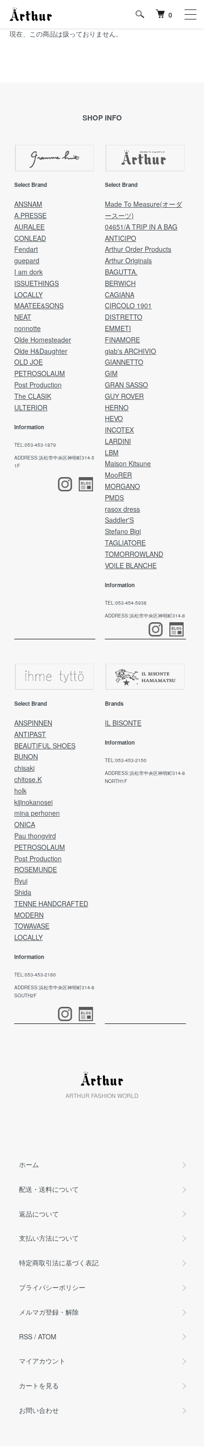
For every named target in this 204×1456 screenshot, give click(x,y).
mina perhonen (37, 813)
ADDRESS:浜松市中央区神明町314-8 (145, 615)
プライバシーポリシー (52, 1287)
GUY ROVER (124, 396)
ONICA (24, 824)
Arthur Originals (128, 260)
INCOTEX (119, 429)
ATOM (47, 1336)
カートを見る (39, 1385)
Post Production (38, 384)
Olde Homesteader (42, 339)
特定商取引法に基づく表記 (59, 1262)
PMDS (114, 497)
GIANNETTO (124, 362)
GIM (111, 373)
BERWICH (120, 283)
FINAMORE (122, 339)
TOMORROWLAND (134, 554)
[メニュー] (190, 14)
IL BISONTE (123, 723)
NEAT (22, 317)
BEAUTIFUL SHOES (44, 745)
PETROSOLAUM (39, 373)
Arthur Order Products (138, 249)
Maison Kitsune (128, 463)
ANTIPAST (30, 734)
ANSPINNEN (33, 723)
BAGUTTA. (121, 271)
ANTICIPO (120, 238)
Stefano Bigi (123, 531)
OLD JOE (28, 362)
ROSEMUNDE (35, 869)
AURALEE (29, 226)
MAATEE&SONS (39, 305)
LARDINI (118, 441)
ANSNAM (28, 204)
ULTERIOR (30, 407)
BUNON (26, 756)
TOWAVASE (31, 926)
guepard (26, 260)
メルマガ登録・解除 (49, 1312)
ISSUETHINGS (36, 283)
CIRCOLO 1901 (128, 305)
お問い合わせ (39, 1410)
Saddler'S (119, 520)
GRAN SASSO (126, 384)
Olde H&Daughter (40, 351)
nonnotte (27, 328)
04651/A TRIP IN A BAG (141, 226)
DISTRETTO (123, 317)
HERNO (117, 407)
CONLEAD (30, 238)
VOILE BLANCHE (131, 565)
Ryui (21, 880)
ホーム (29, 1164)
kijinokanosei (33, 802)
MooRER (118, 474)
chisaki (24, 768)
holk (20, 790)
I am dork (28, 271)
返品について (39, 1213)
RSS (25, 1336)
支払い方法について (49, 1238)
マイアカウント (42, 1360)
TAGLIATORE (125, 542)
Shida (22, 892)
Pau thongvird (35, 835)
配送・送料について (49, 1189)
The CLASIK (32, 396)
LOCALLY (28, 294)
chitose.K (28, 779)
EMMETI (118, 328)
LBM (112, 452)
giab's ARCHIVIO (130, 351)
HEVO (114, 418)
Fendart (26, 249)
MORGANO (122, 486)
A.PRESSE (30, 215)
